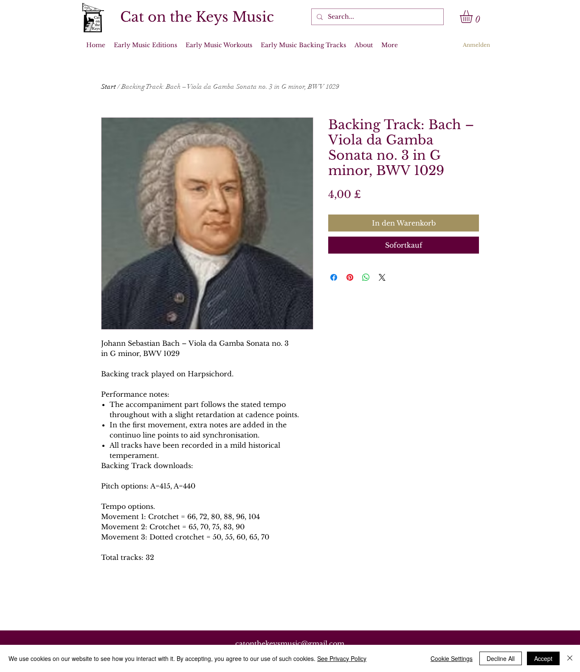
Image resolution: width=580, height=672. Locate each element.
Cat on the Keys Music (197, 16)
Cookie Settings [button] (452, 658)
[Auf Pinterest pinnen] (350, 277)
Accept (543, 658)
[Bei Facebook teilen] (334, 277)
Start (108, 86)
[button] (473, 16)
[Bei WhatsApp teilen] (366, 277)
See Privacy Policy (341, 658)
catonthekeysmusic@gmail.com (289, 643)
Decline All (501, 658)
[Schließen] (570, 658)
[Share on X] (382, 277)
